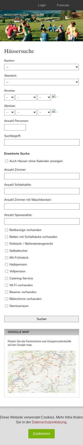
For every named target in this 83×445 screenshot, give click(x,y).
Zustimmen (41, 434)
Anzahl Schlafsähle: (18, 184)
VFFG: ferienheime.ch (33, 23)
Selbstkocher (19, 250)
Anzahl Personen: (16, 121)
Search (77, 5)
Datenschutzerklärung (49, 422)
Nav (7, 5)
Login (42, 5)
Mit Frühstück (19, 257)
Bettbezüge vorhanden (25, 230)
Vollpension (17, 271)
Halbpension (18, 264)
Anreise (9, 90)
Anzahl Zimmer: (15, 169)
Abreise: (10, 106)
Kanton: (9, 60)
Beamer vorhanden (23, 292)
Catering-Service (21, 278)
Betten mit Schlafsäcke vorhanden (33, 237)
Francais (63, 5)
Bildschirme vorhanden (26, 299)
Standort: (10, 75)
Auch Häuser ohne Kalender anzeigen (36, 161)
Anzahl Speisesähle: (18, 215)
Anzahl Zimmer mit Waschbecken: (28, 199)
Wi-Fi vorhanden (21, 285)
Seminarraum (19, 306)
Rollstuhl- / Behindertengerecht (31, 243)
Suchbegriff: (12, 136)
